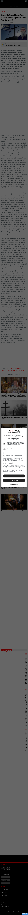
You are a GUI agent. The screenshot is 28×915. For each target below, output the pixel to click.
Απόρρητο (24, 913)
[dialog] (14, 457)
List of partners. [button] (9, 463)
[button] (14, 453)
